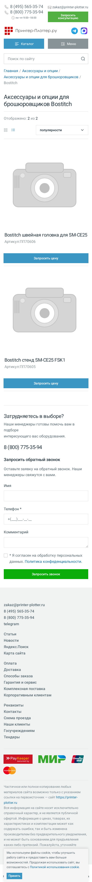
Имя (7, 485)
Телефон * (12, 509)
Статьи (10, 634)
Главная (11, 71)
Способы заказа (18, 676)
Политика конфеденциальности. (53, 561)
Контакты (12, 711)
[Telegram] (74, 31)
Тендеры (12, 737)
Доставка (12, 669)
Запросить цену (46, 258)
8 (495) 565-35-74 (26, 6)
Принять (14, 876)
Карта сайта (14, 653)
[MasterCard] (9, 770)
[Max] (84, 31)
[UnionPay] (77, 759)
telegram (11, 624)
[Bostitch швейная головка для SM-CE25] (45, 186)
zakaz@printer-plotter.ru (70, 7)
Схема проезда (17, 718)
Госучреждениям (19, 730)
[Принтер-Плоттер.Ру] (31, 31)
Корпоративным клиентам (27, 695)
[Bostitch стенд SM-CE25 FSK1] (45, 311)
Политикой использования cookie (54, 867)
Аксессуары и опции (40, 71)
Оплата (10, 663)
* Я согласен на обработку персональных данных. (45, 558)
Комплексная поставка (24, 688)
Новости (11, 640)
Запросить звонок (46, 574)
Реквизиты (14, 705)
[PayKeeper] (18, 759)
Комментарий (16, 532)
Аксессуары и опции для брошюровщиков (41, 77)
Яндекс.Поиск (16, 647)
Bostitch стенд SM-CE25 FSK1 (34, 360)
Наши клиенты (17, 724)
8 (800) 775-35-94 (26, 12)
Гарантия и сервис (20, 682)
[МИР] (52, 759)
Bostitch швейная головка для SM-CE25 (45, 235)
